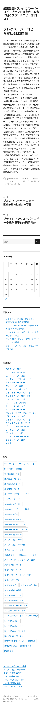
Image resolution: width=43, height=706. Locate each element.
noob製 (19, 468)
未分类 (8, 443)
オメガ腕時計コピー (13, 484)
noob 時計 (8, 468)
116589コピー (10, 463)
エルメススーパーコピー (16, 375)
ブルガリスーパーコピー (16, 429)
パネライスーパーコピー (16, 416)
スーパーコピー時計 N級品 (14, 666)
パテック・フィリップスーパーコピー (22, 413)
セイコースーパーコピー (16, 406)
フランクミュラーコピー (14, 570)
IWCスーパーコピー (14, 369)
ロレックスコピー (12, 620)
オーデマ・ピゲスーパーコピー (19, 379)
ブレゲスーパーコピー (14, 184)
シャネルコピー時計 (13, 504)
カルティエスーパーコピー (17, 389)
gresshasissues (12, 178)
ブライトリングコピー (12, 686)
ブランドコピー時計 (29, 585)
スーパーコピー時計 (19, 181)
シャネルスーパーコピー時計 (18, 396)
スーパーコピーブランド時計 (18, 402)
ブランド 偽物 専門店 (12, 673)
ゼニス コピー (10, 554)
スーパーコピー (11, 514)
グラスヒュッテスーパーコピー (19, 392)
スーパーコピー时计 (13, 534)
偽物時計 (32, 641)
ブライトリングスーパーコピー (19, 419)
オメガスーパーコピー (15, 382)
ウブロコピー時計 (12, 473)
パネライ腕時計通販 (12, 683)
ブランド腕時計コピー (13, 600)
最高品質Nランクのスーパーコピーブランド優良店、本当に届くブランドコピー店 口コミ (21, 13)
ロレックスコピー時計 (13, 625)
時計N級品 (8, 651)
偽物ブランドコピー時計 (14, 641)
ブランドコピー (11, 585)
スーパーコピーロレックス (15, 529)
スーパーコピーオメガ (15, 399)
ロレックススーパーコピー (17, 436)
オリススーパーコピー (15, 386)
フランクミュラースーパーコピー (20, 423)
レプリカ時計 (32, 615)
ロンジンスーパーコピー (16, 440)
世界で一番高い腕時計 (12, 676)
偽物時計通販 (25, 646)
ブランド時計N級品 (12, 590)
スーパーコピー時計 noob (14, 669)
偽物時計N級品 (10, 646)
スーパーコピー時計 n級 (14, 544)
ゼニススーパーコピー (15, 409)
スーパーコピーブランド (14, 524)
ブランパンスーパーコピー (17, 426)
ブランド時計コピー (13, 595)
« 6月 (5, 299)
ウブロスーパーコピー (15, 372)
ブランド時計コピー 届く (14, 680)
